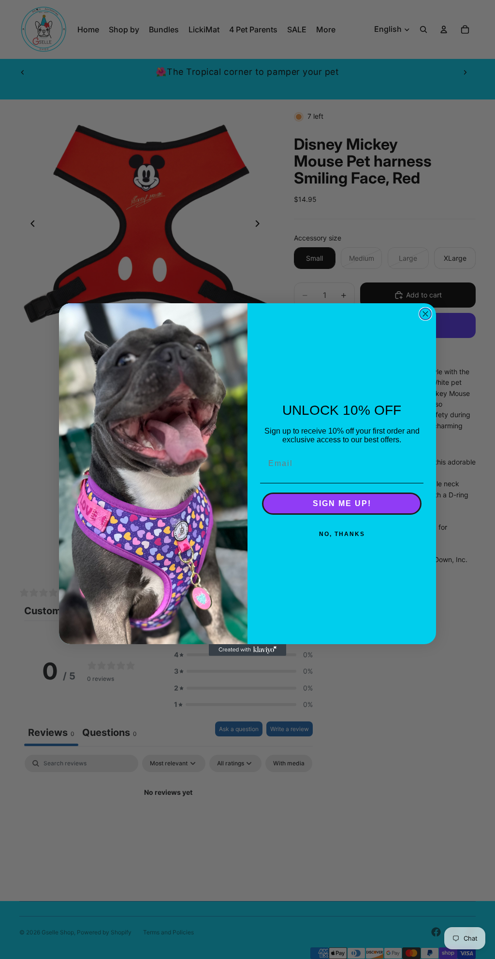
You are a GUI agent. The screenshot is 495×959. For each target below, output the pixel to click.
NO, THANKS (342, 534)
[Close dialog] (425, 314)
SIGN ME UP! (342, 503)
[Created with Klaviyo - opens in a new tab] (247, 650)
